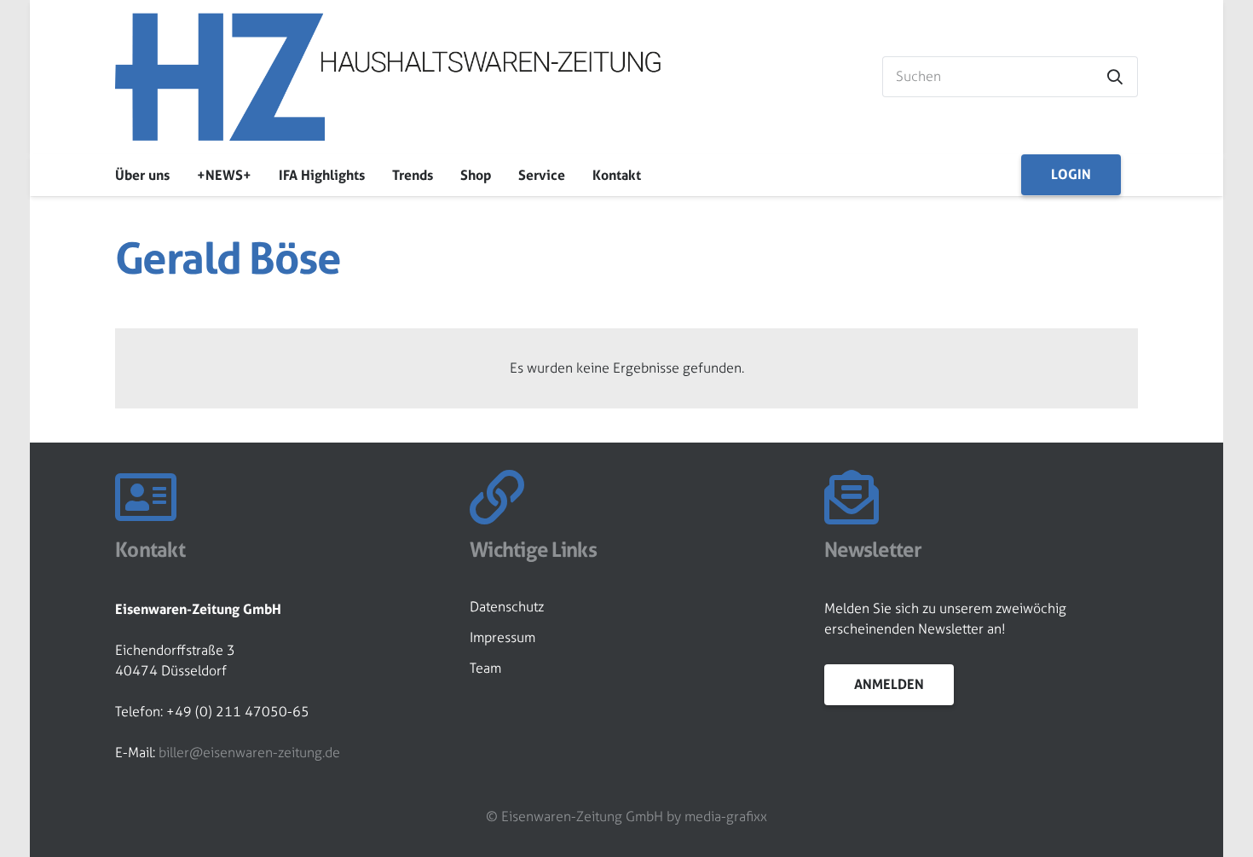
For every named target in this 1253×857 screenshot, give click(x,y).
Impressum (502, 637)
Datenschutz (507, 607)
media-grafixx (725, 816)
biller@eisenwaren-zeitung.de (249, 752)
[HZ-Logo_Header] (388, 77)
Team (485, 668)
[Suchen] (1115, 77)
